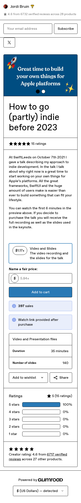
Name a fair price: (23, 269)
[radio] (40, 253)
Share (63, 377)
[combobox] (28, 377)
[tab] (38, 91)
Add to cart (40, 292)
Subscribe (66, 29)
